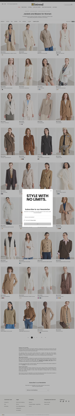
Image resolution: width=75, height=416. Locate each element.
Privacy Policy (33, 220)
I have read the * (30, 220)
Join (37, 223)
